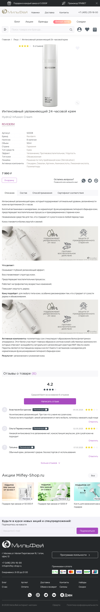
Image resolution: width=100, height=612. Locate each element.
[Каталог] (5, 29)
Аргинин (50, 163)
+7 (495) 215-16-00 (88, 13)
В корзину (9, 180)
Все (93, 475)
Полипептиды (33, 166)
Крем (29, 149)
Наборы (82, 582)
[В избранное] (77, 48)
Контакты (64, 12)
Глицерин (31, 163)
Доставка (49, 12)
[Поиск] (71, 29)
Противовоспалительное (52, 153)
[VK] (54, 595)
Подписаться (87, 530)
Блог (4, 582)
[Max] (38, 595)
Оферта (56, 605)
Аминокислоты (62, 163)
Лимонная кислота (79, 163)
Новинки (35, 12)
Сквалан (41, 163)
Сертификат (71, 192)
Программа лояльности (73, 554)
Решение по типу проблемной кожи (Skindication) (51, 160)
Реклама (27, 499)
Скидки (82, 586)
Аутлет (24, 582)
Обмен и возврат (48, 586)
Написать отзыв (50, 401)
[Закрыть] (96, 3)
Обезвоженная (34, 156)
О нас (4, 586)
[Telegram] (90, 181)
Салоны (63, 586)
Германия (31, 146)
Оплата (25, 586)
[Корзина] (95, 29)
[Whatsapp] (84, 181)
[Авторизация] (79, 29)
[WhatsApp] (30, 595)
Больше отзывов (49, 463)
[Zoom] (77, 103)
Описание (9, 192)
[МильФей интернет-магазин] (14, 11)
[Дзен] (66, 595)
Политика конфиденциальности (82, 605)
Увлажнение (33, 153)
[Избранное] (87, 29)
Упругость (70, 153)
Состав (23, 192)
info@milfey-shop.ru (12, 565)
